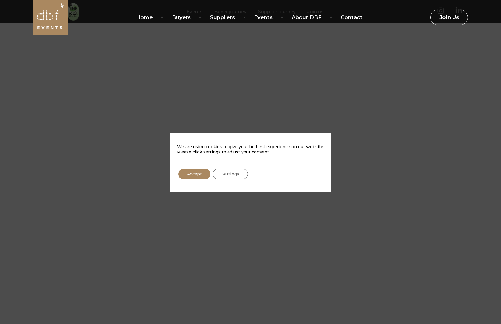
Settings (230, 174)
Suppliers (222, 17)
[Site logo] (50, 17)
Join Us (449, 17)
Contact (351, 17)
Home (144, 17)
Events (263, 17)
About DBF (307, 17)
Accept (194, 174)
